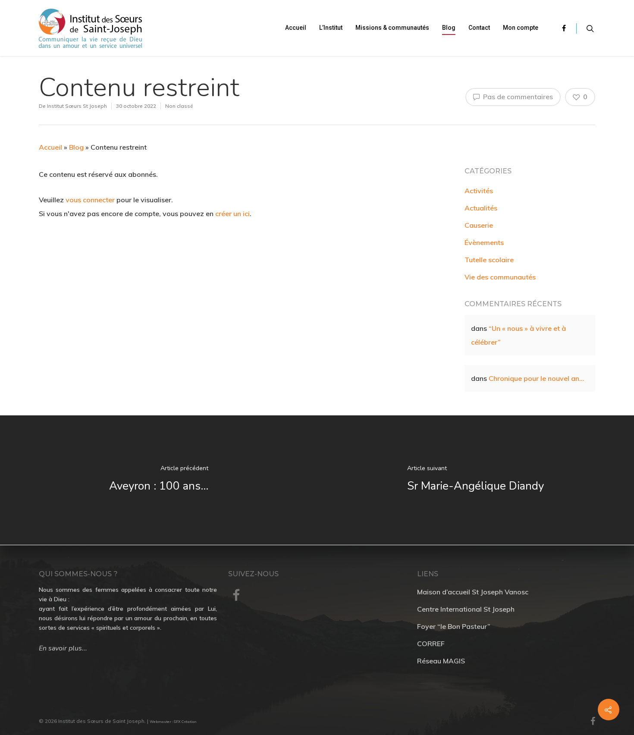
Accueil (295, 27)
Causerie (479, 225)
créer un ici (232, 213)
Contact (479, 27)
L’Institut (330, 27)
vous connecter (90, 199)
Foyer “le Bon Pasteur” (453, 626)
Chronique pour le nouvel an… (536, 378)
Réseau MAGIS (441, 660)
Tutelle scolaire (489, 259)
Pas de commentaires (517, 96)
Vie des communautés (500, 277)
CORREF (431, 643)
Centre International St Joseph (466, 609)
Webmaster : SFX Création (173, 721)
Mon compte (520, 27)
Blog (448, 27)
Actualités (481, 208)
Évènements (484, 242)
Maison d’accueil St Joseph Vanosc (472, 591)
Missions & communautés (392, 27)
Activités (479, 190)
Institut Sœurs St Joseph (77, 106)
